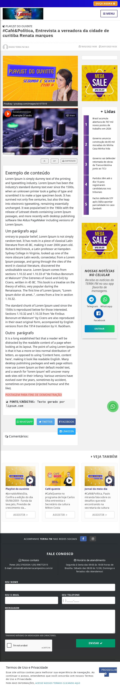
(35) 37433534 (23, 564)
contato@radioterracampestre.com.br (33, 568)
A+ (54, 160)
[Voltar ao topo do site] (115, 378)
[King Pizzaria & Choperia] (100, 83)
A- (45, 160)
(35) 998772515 (40, 564)
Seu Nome (11, 581)
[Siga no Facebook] (83, 538)
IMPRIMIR (70, 160)
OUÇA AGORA (104, 3)
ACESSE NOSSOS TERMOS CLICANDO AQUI (57, 683)
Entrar (100, 328)
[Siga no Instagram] (93, 538)
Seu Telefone (71, 594)
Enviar (94, 643)
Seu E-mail (12, 594)
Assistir (19, 515)
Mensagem (12, 607)
